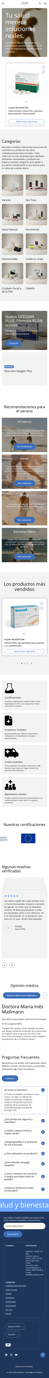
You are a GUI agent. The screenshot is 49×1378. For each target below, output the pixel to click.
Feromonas (32, 229)
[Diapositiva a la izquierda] (17, 663)
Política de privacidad (23, 1366)
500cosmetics (18, 1372)
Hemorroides (10, 258)
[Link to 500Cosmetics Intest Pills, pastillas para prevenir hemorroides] (24, 83)
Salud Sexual (9, 229)
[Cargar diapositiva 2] (24, 663)
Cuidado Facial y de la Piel (11, 290)
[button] (3, 3)
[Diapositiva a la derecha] (31, 663)
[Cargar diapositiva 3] (27, 663)
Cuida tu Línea (34, 258)
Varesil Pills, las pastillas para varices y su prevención (24, 644)
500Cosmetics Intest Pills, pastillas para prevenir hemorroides (23, 112)
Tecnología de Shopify (33, 1372)
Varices (6, 199)
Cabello (30, 288)
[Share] (41, 72)
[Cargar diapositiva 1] (21, 663)
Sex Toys (31, 199)
